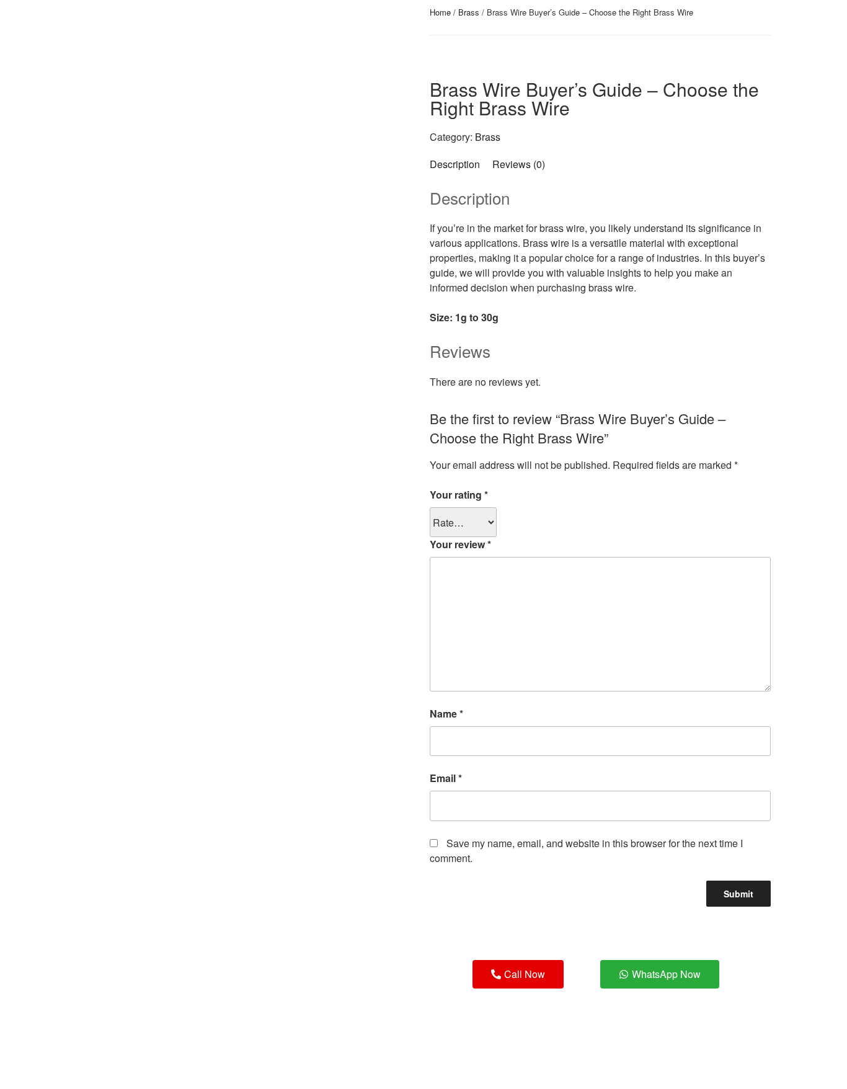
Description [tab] (455, 164)
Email (446, 778)
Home (440, 12)
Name (446, 713)
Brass (468, 12)
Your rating (459, 494)
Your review (460, 544)
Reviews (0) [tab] (518, 164)
